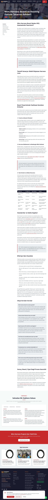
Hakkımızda (15, 473)
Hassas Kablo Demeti (28, 480)
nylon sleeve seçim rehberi (33, 156)
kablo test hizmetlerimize (41, 186)
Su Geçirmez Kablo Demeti (29, 477)
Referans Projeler (16, 477)
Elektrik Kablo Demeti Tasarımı (29, 475)
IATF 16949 (28, 223)
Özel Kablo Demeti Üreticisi (29, 485)
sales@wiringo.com (41, 479)
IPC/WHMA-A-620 (29, 219)
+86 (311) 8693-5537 (41, 478)
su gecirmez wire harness (31, 233)
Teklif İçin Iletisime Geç (24, 440)
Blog (14, 480)
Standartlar (4, 30)
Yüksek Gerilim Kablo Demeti (29, 478)
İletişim (14, 483)
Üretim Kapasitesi (16, 478)
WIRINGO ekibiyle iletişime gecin (26, 384)
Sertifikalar (15, 475)
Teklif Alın (44, 2)
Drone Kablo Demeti (28, 483)
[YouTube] (6, 489)
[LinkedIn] (4, 489)
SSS (3, 33)
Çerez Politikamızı (23, 494)
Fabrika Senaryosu (5, 26)
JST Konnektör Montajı (28, 488)
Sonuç (4, 34)
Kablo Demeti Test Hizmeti (29, 482)
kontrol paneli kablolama (39, 97)
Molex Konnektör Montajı (29, 487)
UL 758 (20, 221)
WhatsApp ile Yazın (40, 481)
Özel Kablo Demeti (28, 473)
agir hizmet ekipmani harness (23, 99)
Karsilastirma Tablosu (6, 29)
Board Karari (5, 25)
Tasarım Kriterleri (5, 28)
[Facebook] (2, 489)
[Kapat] (43, 492)
